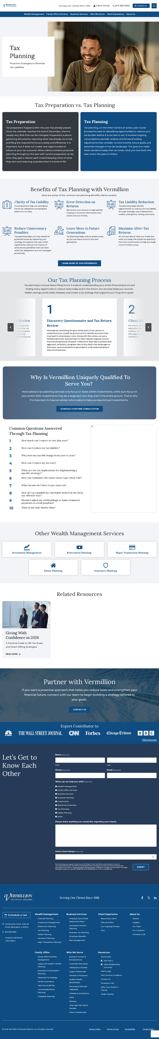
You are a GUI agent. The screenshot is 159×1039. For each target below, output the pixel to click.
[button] (11, 327)
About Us (130, 14)
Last (109, 765)
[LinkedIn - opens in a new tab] (155, 897)
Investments (63, 801)
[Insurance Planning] (105, 567)
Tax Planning (63, 809)
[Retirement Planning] (79, 549)
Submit (141, 867)
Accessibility (130, 1029)
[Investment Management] (26, 549)
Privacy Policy (91, 867)
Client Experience (115, 14)
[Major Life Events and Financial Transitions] (132, 549)
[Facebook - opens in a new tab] (142, 897)
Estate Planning (64, 813)
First (57, 765)
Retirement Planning (66, 805)
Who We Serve (97, 14)
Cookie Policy (148, 1029)
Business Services (79, 14)
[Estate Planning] (53, 567)
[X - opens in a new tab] (148, 897)
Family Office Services (57, 14)
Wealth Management (34, 14)
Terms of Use (77, 867)
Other (60, 816)
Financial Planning (65, 798)
